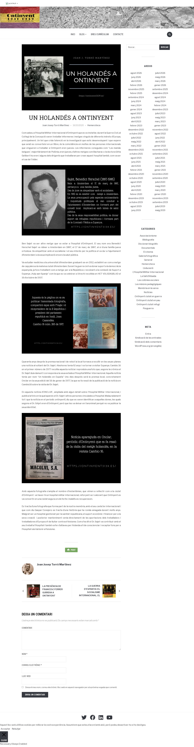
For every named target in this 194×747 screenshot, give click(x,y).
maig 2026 (160, 77)
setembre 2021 (160, 154)
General (148, 260)
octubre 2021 (136, 154)
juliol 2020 (160, 182)
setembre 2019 (160, 202)
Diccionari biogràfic (148, 244)
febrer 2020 (136, 194)
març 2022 (136, 146)
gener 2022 (160, 146)
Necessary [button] (5, 744)
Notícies (148, 292)
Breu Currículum (100, 34)
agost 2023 (136, 113)
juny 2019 (136, 210)
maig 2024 (160, 101)
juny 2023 (136, 117)
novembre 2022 (160, 129)
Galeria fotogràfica (148, 256)
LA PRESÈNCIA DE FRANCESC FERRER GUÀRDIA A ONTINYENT (52, 591)
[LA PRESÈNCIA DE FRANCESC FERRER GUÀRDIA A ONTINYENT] (33, 591)
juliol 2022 (136, 137)
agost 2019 (136, 206)
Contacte (118, 34)
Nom (24, 654)
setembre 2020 (160, 178)
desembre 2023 (160, 109)
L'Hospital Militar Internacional (148, 272)
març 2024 (136, 105)
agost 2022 (160, 133)
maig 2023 (160, 117)
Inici (73, 34)
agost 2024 (160, 97)
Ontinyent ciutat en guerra (148, 296)
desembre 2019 (136, 198)
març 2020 (160, 190)
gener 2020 (160, 194)
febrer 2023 (136, 125)
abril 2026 (136, 81)
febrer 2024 (160, 105)
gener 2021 (160, 170)
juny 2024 (136, 101)
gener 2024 (136, 109)
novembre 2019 (160, 198)
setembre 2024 (136, 97)
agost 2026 (136, 73)
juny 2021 (136, 162)
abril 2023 (136, 121)
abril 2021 (136, 166)
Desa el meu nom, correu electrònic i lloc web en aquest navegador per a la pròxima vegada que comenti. (71, 687)
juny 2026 (136, 77)
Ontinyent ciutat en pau (148, 300)
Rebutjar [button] (16, 729)
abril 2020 (136, 190)
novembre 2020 (160, 174)
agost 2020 (136, 182)
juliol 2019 (160, 206)
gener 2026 (160, 85)
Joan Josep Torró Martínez (55, 125)
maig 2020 (160, 186)
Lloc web (26, 676)
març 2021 (160, 166)
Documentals (148, 248)
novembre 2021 (160, 149)
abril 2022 (160, 141)
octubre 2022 (136, 133)
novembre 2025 (136, 89)
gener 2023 (160, 125)
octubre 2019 (136, 202)
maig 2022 (136, 141)
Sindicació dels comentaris (148, 342)
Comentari (27, 628)
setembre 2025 (160, 89)
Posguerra (148, 308)
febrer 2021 (136, 170)
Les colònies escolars (148, 280)
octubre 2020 (136, 178)
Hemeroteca (93, 125)
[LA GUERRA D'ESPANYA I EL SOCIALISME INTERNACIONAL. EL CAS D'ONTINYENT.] (109, 591)
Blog (81, 34)
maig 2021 (160, 162)
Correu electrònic (32, 665)
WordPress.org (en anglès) (148, 346)
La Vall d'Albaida (148, 276)
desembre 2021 (136, 149)
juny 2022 (160, 137)
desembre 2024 (160, 93)
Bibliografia (148, 239)
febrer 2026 (136, 85)
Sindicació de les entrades (148, 338)
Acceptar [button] (5, 729)
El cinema (148, 252)
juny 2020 (136, 186)
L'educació (148, 268)
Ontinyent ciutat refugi (148, 304)
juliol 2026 (160, 73)
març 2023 (160, 121)
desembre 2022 (136, 129)
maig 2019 (160, 210)
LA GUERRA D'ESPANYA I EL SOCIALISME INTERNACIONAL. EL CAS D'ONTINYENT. (89, 591)
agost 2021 (136, 158)
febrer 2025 (136, 93)
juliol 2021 (160, 158)
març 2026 (160, 81)
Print (73, 550)
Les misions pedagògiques (148, 284)
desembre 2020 (136, 174)
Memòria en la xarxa (148, 288)
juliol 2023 (160, 113)
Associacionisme (148, 236)
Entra (148, 334)
